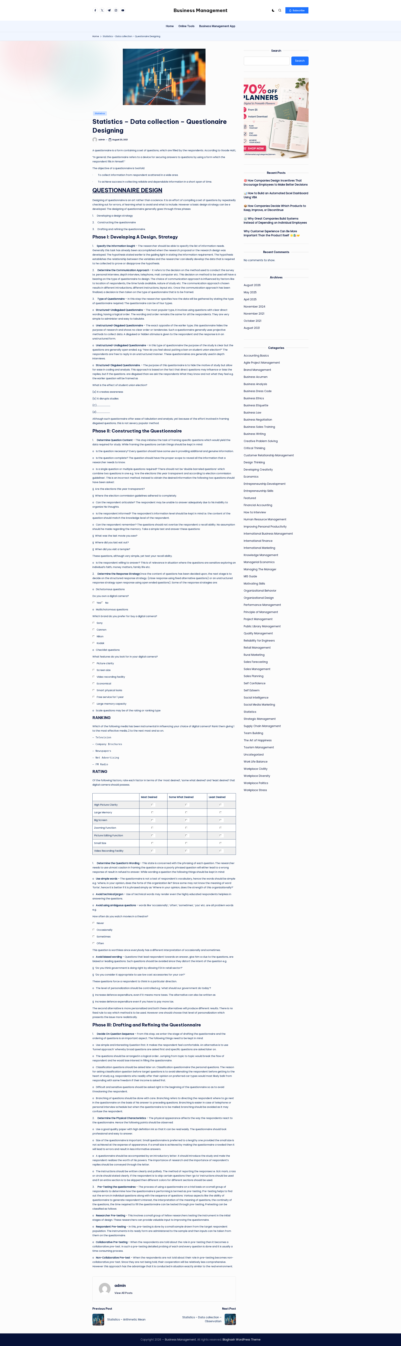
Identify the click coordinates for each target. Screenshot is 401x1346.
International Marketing (259, 548)
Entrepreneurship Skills (258, 491)
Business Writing (255, 434)
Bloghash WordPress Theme (241, 1339)
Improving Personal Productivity (265, 526)
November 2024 (254, 306)
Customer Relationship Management (269, 455)
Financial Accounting (258, 505)
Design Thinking (254, 462)
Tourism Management (259, 747)
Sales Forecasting (256, 662)
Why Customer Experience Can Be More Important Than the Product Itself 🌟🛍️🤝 (272, 233)
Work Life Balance (256, 762)
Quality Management (258, 633)
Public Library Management (262, 626)
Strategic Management (260, 719)
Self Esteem (252, 690)
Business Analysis (255, 384)
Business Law (252, 412)
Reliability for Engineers (259, 640)
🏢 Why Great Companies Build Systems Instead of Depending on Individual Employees (275, 221)
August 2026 (252, 285)
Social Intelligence (256, 697)
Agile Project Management (262, 363)
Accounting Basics (256, 355)
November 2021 (254, 314)
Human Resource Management (265, 519)
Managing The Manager (260, 569)
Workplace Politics (256, 783)
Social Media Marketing (259, 705)
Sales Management (257, 669)
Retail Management (257, 648)
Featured (250, 498)
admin (120, 1285)
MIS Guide (250, 576)
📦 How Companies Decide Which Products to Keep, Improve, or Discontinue (275, 208)
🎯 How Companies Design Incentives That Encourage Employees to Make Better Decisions (276, 182)
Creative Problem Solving (261, 441)
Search (276, 51)
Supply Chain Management (262, 726)
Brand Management (257, 370)
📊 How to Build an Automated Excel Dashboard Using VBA (276, 195)
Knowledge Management (261, 555)
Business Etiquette (256, 405)
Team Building (253, 733)
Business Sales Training (259, 427)
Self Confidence (255, 683)
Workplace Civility (256, 769)
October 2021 (252, 321)
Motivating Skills (254, 583)
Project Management (258, 619)
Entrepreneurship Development (265, 484)
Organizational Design (259, 598)
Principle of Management (261, 612)
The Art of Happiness (258, 740)
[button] (297, 10)
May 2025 (250, 292)
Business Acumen (256, 377)
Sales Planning (253, 676)
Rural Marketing (254, 655)
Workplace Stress (255, 790)
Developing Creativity (258, 469)
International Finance (258, 541)
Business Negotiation (258, 420)
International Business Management (268, 534)
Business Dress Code (258, 391)
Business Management (200, 10)
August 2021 (252, 328)
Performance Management (262, 605)
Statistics (100, 113)
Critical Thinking (254, 448)
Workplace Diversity (257, 776)
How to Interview (255, 512)
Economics (251, 477)
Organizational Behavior (260, 591)
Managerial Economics (259, 562)
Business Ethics (254, 398)
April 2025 (250, 299)
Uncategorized (254, 754)
